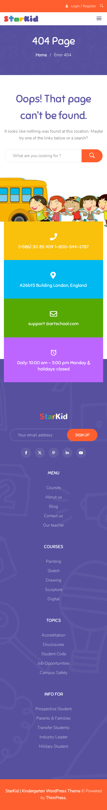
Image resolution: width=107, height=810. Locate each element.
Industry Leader (53, 737)
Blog (53, 506)
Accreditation (53, 635)
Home (41, 55)
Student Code (53, 654)
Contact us (53, 516)
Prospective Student (53, 709)
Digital (54, 599)
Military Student (53, 746)
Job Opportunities (54, 663)
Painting (53, 561)
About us (53, 497)
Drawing (53, 580)
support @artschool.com (53, 323)
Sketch (54, 571)
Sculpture (53, 589)
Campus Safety (54, 673)
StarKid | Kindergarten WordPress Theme (42, 791)
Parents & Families (53, 718)
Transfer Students (53, 728)
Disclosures (53, 644)
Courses (53, 488)
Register (89, 6)
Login (75, 6)
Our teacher (53, 525)
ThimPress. (56, 798)
